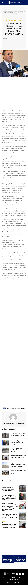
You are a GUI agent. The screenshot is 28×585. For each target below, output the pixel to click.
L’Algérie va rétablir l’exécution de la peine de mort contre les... (18, 457)
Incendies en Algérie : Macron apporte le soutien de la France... (18, 442)
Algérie (9, 408)
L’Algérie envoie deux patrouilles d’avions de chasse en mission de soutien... (18, 464)
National (21, 20)
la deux (3, 493)
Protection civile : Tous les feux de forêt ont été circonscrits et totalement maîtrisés (9, 516)
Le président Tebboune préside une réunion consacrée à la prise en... (18, 472)
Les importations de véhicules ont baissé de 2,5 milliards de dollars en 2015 (7, 559)
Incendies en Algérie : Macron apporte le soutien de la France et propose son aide (9, 497)
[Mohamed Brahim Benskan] (14, 417)
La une (3, 512)
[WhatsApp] (19, 43)
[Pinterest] (15, 43)
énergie (3, 501)
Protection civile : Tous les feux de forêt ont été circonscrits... (17, 450)
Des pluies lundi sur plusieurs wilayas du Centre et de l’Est (8, 489)
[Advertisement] (14, 94)
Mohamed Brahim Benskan (12, 37)
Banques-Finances (12, 11)
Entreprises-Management (10, 20)
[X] (12, 43)
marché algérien (21, 408)
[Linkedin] (20, 574)
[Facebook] (8, 43)
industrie (14, 408)
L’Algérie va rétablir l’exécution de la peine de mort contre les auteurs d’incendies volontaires (9, 525)
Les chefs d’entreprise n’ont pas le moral (20, 559)
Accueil (5, 11)
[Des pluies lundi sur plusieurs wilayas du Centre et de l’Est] (5, 435)
